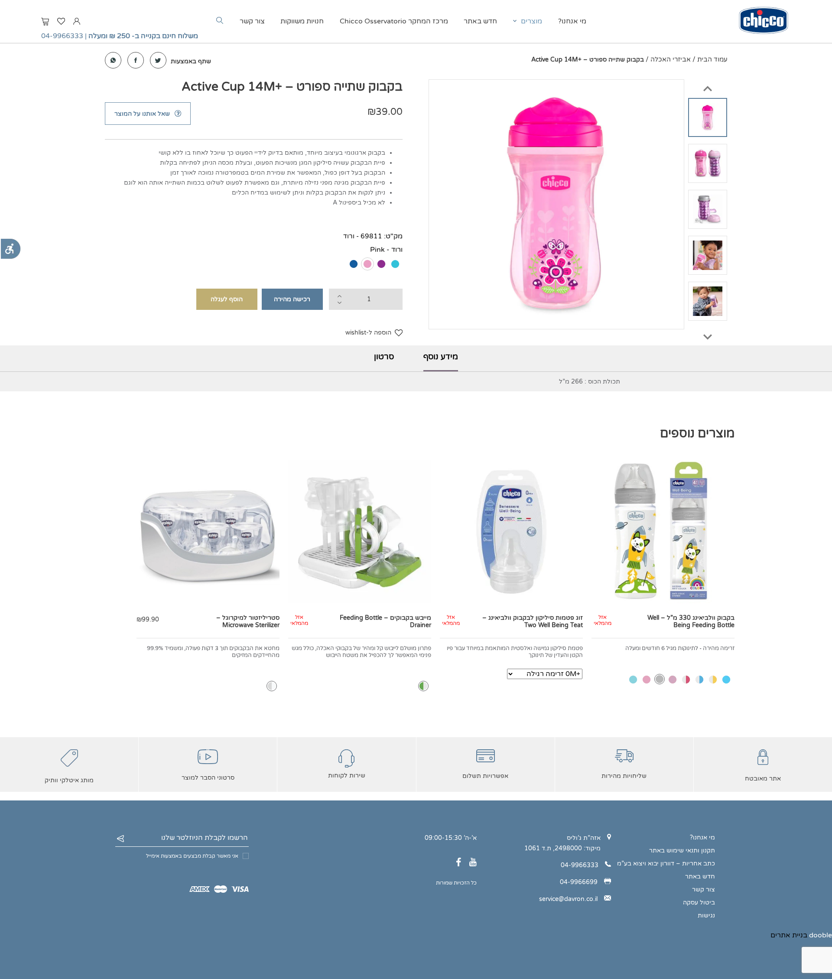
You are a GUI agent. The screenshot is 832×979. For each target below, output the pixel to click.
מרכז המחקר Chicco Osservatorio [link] (394, 21)
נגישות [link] (706, 915)
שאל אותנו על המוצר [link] (142, 113)
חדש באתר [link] (480, 21)
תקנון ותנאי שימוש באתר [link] (682, 850)
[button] (708, 84)
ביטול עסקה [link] (699, 902)
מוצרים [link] (531, 21)
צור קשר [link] (252, 21)
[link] (10, 248)
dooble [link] (820, 935)
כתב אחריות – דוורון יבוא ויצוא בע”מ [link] (666, 863)
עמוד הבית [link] (712, 59)
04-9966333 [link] (62, 36)
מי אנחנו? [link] (572, 21)
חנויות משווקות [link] (302, 21)
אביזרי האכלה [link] (670, 59)
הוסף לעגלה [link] (227, 299)
